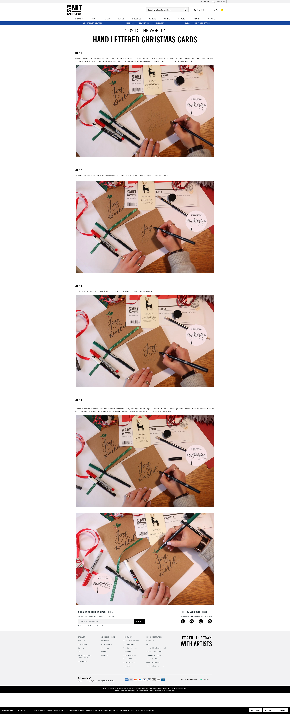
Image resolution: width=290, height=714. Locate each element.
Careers (81, 648)
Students (104, 655)
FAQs (147, 644)
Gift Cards (105, 648)
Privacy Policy (148, 710)
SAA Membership (129, 644)
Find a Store (82, 644)
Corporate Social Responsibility (84, 656)
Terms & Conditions (153, 659)
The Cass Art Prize (130, 648)
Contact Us (150, 641)
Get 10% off (205, 2)
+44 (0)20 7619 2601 (105, 681)
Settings (255, 710)
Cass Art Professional (131, 641)
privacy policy (86, 626)
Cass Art (81, 637)
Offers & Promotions (153, 662)
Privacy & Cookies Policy (155, 666)
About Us (81, 641)
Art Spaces (127, 651)
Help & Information (154, 637)
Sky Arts (126, 666)
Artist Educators (129, 662)
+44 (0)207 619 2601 (218, 2)
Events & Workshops (130, 659)
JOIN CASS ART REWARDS (92, 23)
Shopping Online (108, 637)
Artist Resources (129, 655)
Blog (79, 651)
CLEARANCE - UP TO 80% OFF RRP (197, 23)
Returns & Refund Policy (154, 651)
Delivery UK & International (156, 648)
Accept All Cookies (275, 710)
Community (128, 637)
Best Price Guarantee (153, 655)
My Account (105, 641)
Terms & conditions (95, 626)
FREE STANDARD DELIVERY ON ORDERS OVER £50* (145, 23)
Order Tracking (106, 644)
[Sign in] (214, 10)
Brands (103, 651)
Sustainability (83, 661)
